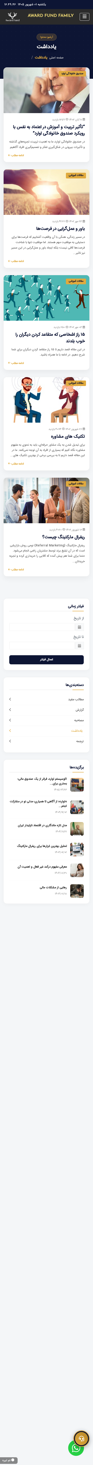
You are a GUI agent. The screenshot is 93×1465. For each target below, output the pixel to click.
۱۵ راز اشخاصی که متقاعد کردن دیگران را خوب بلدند (50, 338)
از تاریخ (79, 618)
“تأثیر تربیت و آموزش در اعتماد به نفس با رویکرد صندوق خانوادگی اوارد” (49, 130)
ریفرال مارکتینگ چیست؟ (63, 537)
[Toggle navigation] (85, 17)
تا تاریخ (78, 637)
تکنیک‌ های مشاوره (68, 436)
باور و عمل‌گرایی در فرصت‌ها (60, 229)
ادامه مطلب (17, 155)
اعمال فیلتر (46, 659)
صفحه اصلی (56, 57)
